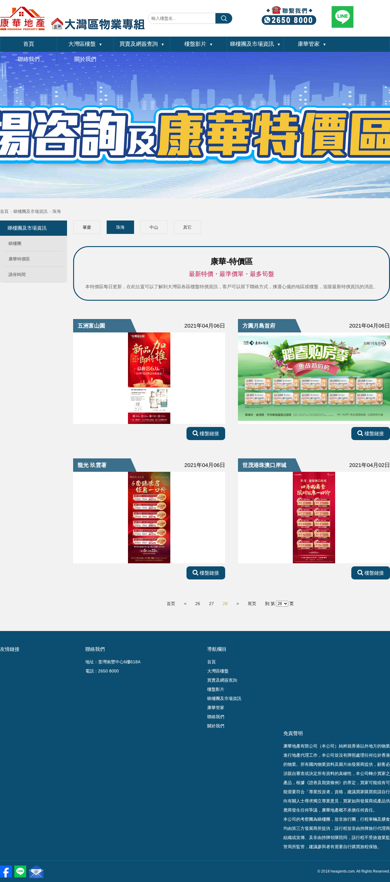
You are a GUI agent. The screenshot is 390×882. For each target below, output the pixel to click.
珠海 (56, 211)
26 (197, 603)
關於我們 (85, 59)
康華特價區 (19, 258)
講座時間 (17, 274)
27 (211, 603)
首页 (171, 603)
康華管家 (312, 44)
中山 (154, 227)
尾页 (252, 603)
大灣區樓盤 (85, 44)
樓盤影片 (198, 44)
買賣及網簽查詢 (142, 44)
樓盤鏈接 (208, 433)
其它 (187, 227)
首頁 (28, 44)
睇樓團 (15, 243)
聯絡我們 (29, 59)
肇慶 (87, 227)
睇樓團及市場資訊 (255, 44)
